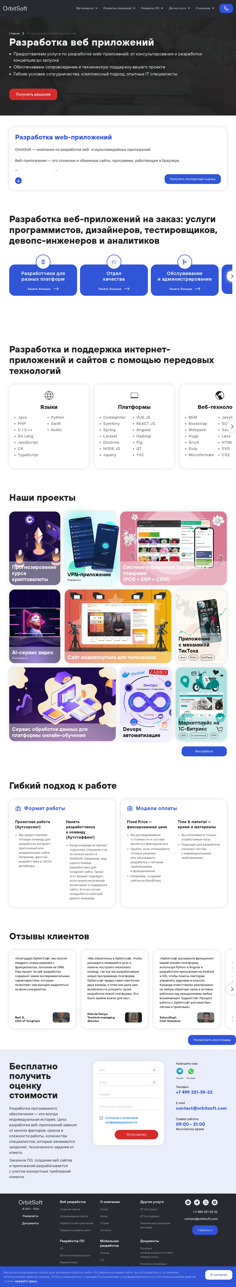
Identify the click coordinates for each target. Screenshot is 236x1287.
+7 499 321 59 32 (205, 1212)
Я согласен (218, 1275)
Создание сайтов (70, 1209)
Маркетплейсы (69, 1262)
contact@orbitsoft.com (201, 1108)
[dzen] (215, 1202)
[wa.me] (188, 1202)
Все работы (204, 751)
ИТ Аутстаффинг (150, 1216)
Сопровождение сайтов (74, 1216)
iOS (102, 1260)
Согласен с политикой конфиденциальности (121, 1120)
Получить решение (33, 94)
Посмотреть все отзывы (212, 1040)
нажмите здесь (26, 1281)
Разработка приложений (117, 8)
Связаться (205, 1230)
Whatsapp (191, 1078)
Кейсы (103, 1216)
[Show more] (18, 180)
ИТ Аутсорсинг (149, 1209)
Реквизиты (30, 1216)
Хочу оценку (136, 1134)
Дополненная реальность (75, 1255)
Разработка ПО (150, 8)
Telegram (180, 1078)
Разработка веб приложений (76, 1223)
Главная (14, 33)
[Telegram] (197, 1202)
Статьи (104, 1209)
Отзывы (104, 1223)
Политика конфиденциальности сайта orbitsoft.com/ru (156, 1252)
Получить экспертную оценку (193, 179)
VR (61, 1248)
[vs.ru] (206, 1202)
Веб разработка (85, 8)
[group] (34, 548)
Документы (30, 1223)
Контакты (105, 1230)
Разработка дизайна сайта (75, 1230)
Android (104, 1253)
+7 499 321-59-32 (194, 1092)
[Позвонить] (224, 8)
